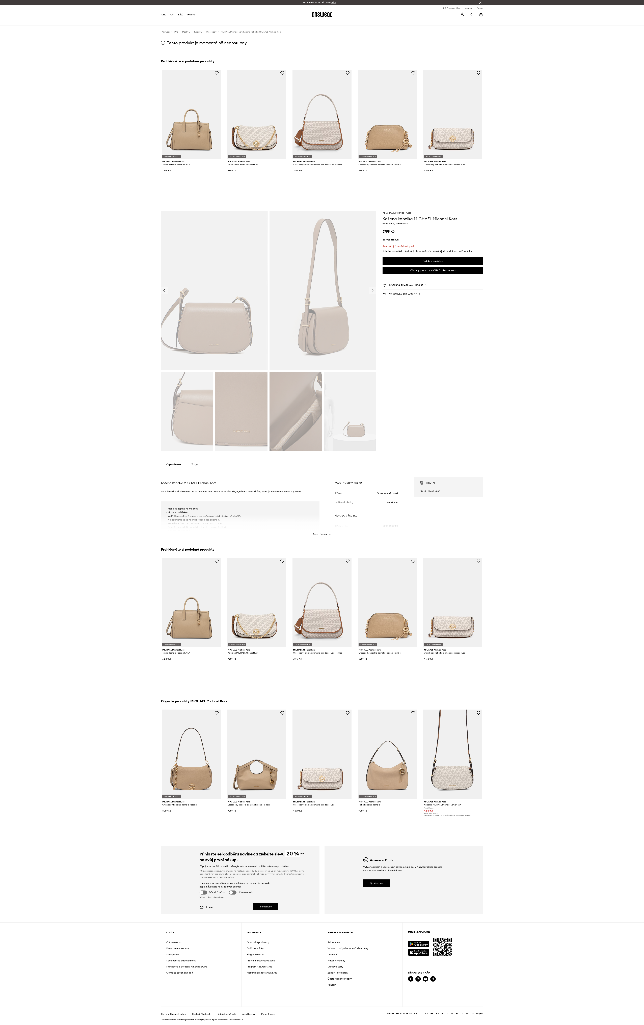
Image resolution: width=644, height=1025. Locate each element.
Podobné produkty (433, 260)
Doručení (332, 954)
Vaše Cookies (248, 1014)
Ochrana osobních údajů (180, 972)
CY (421, 1013)
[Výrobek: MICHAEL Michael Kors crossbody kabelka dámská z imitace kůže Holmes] (322, 114)
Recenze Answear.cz (177, 948)
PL (452, 1013)
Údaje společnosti (227, 1014)
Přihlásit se (266, 906)
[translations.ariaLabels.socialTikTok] (433, 979)
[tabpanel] (322, 503)
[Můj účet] (462, 14)
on (172, 14)
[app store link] (418, 952)
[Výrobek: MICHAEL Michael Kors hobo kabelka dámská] (387, 754)
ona (163, 14)
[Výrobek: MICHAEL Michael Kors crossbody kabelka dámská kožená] (191, 754)
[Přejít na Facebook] (410, 979)
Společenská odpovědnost (181, 960)
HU (442, 1013)
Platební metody (336, 960)
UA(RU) (479, 1013)
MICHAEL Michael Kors (397, 212)
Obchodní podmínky (258, 942)
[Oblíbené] (472, 14)
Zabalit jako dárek (338, 972)
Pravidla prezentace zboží (261, 960)
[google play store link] (418, 944)
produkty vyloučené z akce (221, 877)
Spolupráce (172, 954)
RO (457, 1013)
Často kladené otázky (340, 978)
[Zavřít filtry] (480, 2)
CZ (426, 1013)
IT (448, 1013)
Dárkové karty (335, 966)
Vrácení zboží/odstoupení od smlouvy (348, 948)
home (191, 14)
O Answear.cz (174, 942)
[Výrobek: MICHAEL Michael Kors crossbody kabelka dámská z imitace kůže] (452, 114)
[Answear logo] (322, 14)
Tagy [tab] (195, 464)
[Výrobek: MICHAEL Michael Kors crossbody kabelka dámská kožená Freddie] (387, 114)
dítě (180, 14)
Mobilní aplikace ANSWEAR (262, 972)
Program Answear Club (259, 966)
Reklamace (334, 942)
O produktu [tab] (173, 464)
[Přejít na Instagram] (418, 979)
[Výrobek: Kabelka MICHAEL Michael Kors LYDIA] (452, 754)
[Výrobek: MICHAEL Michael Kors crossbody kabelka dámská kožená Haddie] (256, 754)
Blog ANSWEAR (255, 954)
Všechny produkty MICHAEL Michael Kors (433, 270)
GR (432, 1013)
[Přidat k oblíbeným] (216, 72)
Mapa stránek (268, 1014)
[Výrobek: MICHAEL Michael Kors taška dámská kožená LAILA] (191, 114)
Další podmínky (255, 948)
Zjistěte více (376, 883)
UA (472, 1013)
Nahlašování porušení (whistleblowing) (187, 966)
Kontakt (332, 984)
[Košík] (481, 14)
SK (467, 1013)
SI (462, 1013)
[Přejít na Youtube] (425, 979)
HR (437, 1013)
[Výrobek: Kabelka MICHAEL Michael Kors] (256, 114)
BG (415, 1013)
